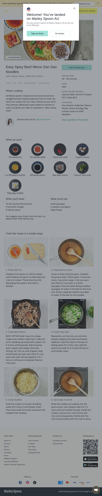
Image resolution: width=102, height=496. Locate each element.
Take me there (37, 34)
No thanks (59, 34)
